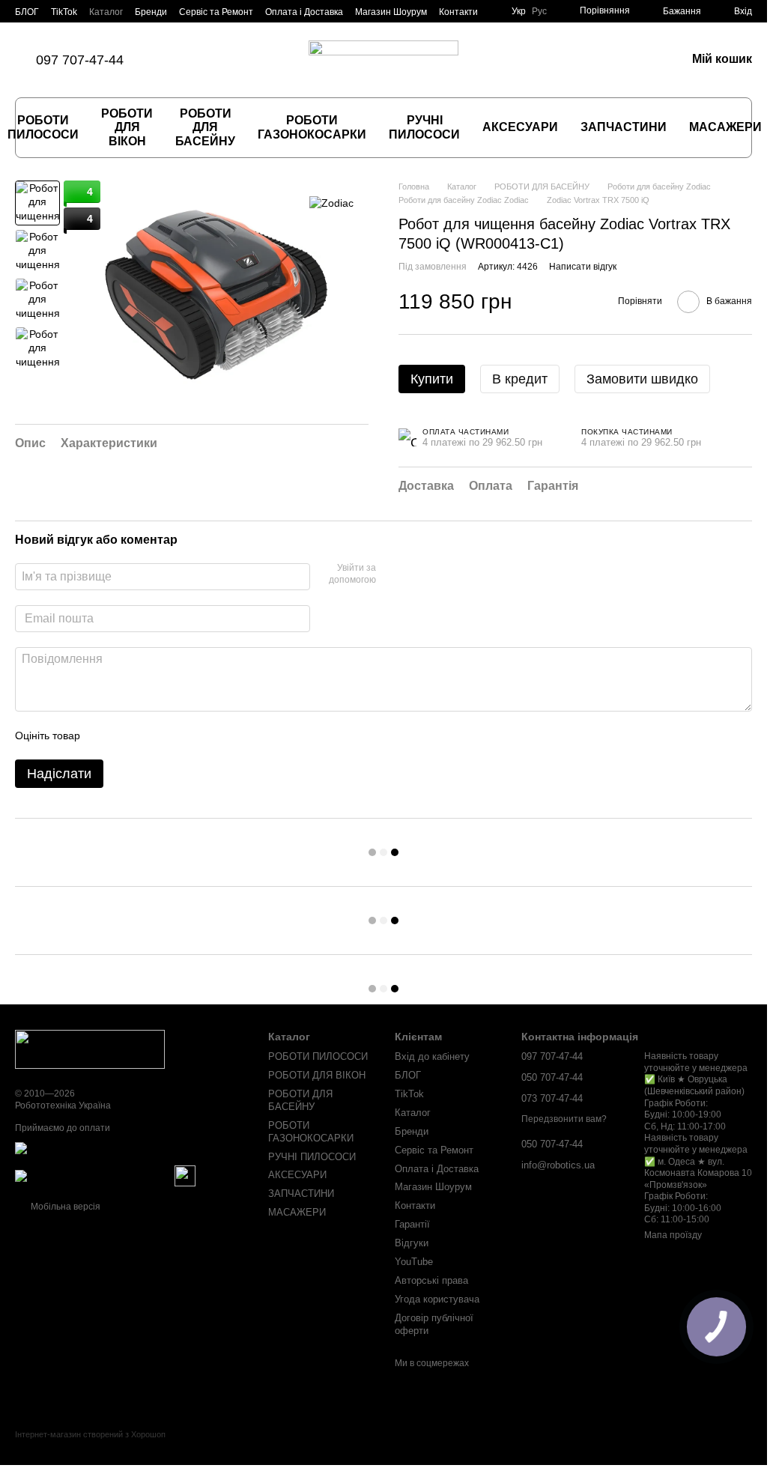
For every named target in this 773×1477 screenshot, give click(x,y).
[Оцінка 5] (201, 735)
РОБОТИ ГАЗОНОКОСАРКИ (312, 127)
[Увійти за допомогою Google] (416, 574)
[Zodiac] (331, 202)
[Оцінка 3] (153, 735)
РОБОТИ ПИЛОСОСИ (318, 1056)
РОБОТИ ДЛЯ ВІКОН (127, 127)
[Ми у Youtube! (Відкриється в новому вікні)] (264, 60)
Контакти (458, 12)
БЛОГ (27, 12)
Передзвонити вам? (564, 1119)
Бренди (151, 12)
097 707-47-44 (80, 60)
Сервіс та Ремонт (216, 12)
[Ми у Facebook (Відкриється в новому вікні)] (192, 60)
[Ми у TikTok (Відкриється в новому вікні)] (175, 60)
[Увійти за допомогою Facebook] (392, 574)
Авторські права (431, 1280)
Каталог (106, 12)
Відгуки (411, 1243)
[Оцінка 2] (129, 735)
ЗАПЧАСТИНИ (623, 127)
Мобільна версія (64, 1206)
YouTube (414, 1261)
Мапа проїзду (673, 1235)
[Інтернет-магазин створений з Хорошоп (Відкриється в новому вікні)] (90, 1447)
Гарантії (412, 1224)
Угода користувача (437, 1299)
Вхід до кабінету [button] (432, 1056)
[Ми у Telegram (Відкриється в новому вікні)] (246, 60)
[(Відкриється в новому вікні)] (185, 1175)
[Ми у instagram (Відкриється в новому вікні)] (210, 60)
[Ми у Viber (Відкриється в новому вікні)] (228, 60)
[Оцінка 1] (105, 735)
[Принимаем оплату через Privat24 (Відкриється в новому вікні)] (93, 1175)
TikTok (64, 12)
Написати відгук (582, 266)
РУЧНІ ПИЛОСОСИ (424, 127)
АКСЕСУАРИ (520, 127)
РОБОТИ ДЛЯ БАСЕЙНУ (205, 127)
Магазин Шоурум (391, 12)
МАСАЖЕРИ (725, 127)
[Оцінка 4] (177, 735)
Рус (539, 11)
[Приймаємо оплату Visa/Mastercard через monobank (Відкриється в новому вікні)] (130, 1152)
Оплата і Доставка (304, 12)
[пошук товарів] (747, 128)
